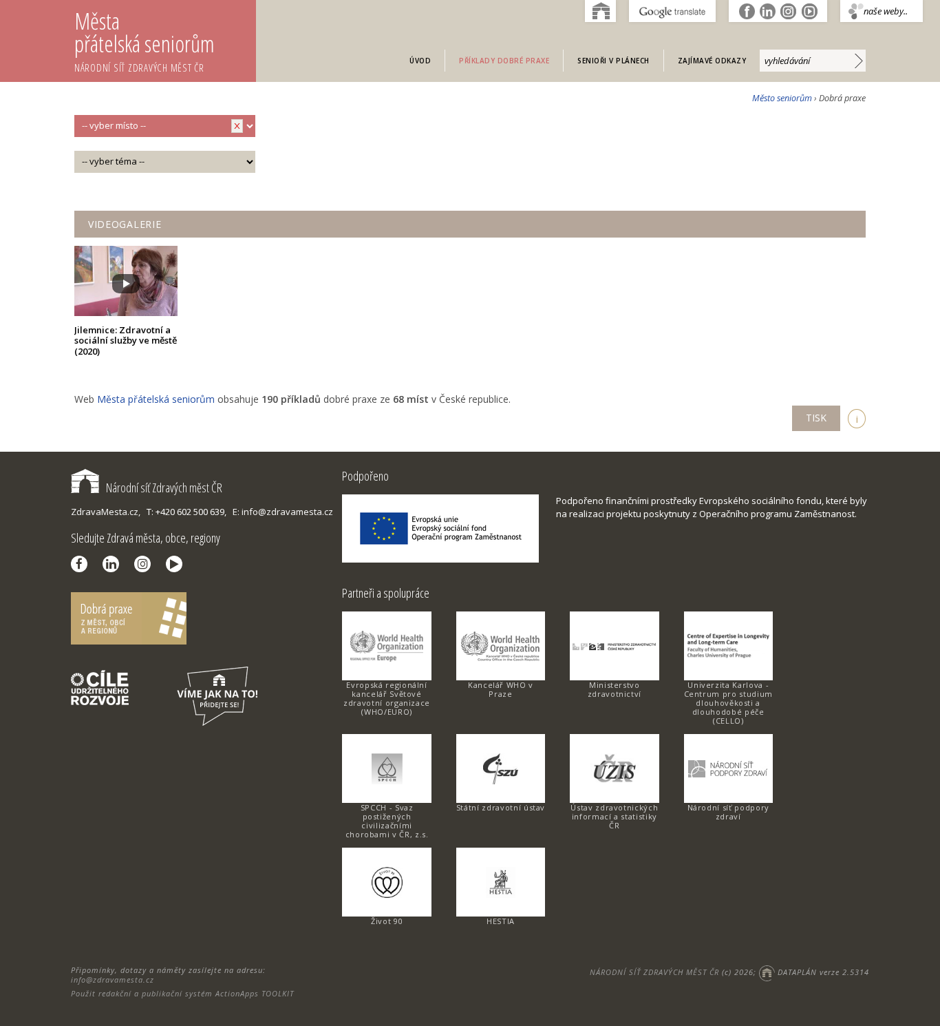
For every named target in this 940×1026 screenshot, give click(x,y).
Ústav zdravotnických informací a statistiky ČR (614, 816)
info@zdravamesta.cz (112, 979)
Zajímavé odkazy (712, 60)
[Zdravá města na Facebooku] (82, 564)
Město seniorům (782, 98)
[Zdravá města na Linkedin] (114, 564)
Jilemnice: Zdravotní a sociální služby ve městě (125, 340)
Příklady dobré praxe (504, 60)
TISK (816, 417)
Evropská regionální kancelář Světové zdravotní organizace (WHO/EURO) (386, 698)
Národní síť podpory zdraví (728, 811)
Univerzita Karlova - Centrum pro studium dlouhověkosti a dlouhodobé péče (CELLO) (728, 703)
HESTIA (501, 921)
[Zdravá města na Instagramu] (146, 564)
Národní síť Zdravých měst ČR (164, 487)
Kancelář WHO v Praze (500, 689)
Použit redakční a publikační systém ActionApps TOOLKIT (182, 993)
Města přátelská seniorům (144, 40)
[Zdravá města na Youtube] (177, 564)
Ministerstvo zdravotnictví (614, 689)
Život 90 (387, 921)
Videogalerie (124, 224)
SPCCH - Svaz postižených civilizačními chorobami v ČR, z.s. (387, 820)
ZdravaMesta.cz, (105, 511)
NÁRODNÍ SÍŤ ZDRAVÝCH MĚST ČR (654, 972)
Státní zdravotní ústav (500, 807)
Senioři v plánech (613, 60)
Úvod (420, 60)
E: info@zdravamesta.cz (283, 511)
